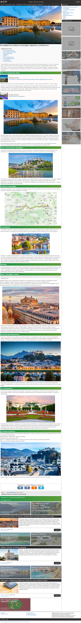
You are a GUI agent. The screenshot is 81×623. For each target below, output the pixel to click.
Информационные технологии (70, 7)
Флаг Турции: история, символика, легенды (10, 601)
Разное (64, 16)
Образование (66, 14)
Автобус (5, 55)
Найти (78, 1)
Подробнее (57, 530)
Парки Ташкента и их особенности (17, 96)
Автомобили (66, 8)
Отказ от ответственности (24, 621)
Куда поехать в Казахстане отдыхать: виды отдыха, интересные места (9, 570)
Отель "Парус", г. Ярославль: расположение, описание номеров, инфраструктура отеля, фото (31, 79)
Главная (31, 2)
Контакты (41, 2)
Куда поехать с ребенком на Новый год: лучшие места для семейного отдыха (24, 580)
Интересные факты (7, 61)
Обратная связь (4, 613)
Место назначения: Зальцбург (9, 52)
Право (64, 18)
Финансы (65, 11)
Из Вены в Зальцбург (7, 53)
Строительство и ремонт (69, 9)
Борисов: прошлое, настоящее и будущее (40, 535)
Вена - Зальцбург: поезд (8, 57)
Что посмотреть (6, 59)
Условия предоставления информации (9, 621)
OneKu (5, 1)
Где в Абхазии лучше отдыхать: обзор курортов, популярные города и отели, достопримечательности (42, 506)
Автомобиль (6, 54)
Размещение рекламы (31, 613)
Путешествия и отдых (5, 512)
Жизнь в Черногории (9, 503)
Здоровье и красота (67, 15)
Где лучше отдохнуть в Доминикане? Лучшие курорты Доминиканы (10, 536)
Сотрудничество (29, 612)
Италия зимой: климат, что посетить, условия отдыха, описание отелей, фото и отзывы (27, 516)
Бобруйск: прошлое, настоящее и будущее (13, 547)
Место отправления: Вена (8, 50)
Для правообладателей (31, 615)
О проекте (35, 2)
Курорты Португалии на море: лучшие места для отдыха (41, 569)
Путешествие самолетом (8, 58)
